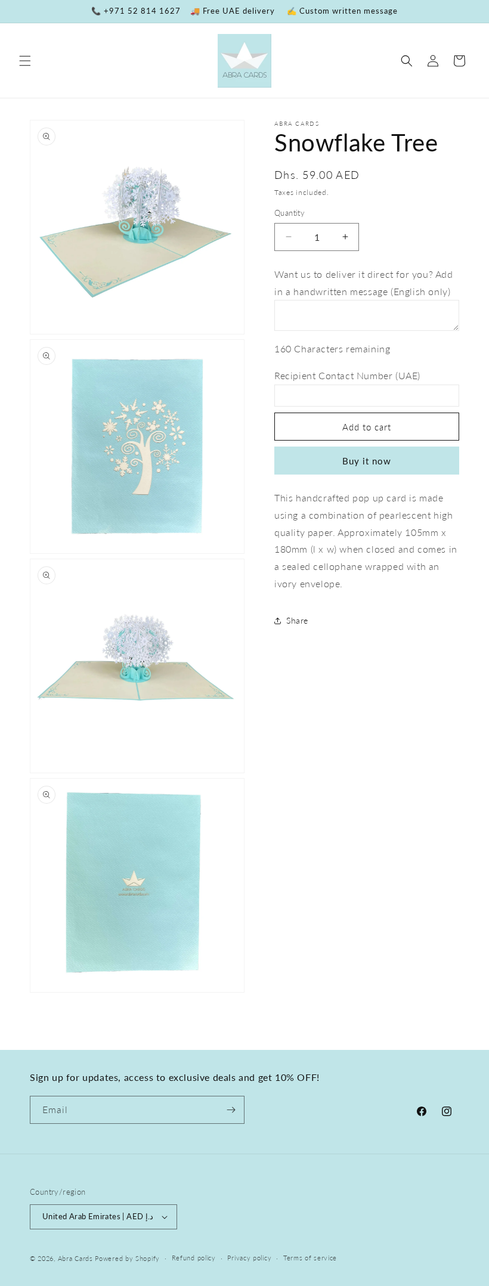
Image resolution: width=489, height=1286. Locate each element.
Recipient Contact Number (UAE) (347, 375)
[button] (25, 61)
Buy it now (366, 460)
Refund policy (194, 1258)
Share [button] (297, 620)
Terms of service (310, 1258)
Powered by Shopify (127, 1258)
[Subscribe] (231, 1110)
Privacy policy (249, 1258)
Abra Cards (75, 1258)
